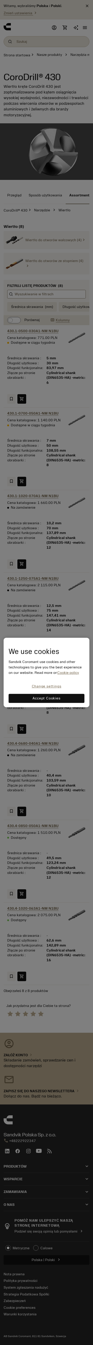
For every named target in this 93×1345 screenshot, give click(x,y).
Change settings (46, 686)
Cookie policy (68, 672)
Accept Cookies (46, 698)
